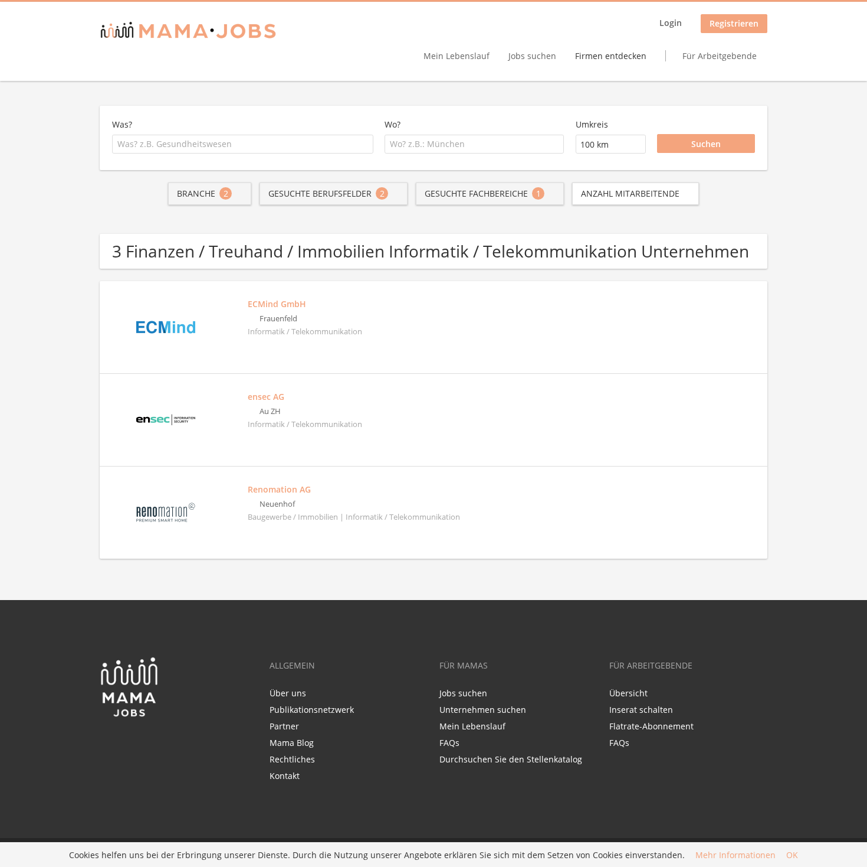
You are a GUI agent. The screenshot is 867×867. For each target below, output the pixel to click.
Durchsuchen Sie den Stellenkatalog (510, 759)
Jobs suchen (532, 55)
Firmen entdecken (610, 55)
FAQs (449, 742)
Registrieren (734, 23)
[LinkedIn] (130, 742)
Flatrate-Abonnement (651, 726)
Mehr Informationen (735, 855)
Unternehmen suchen (482, 709)
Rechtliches (292, 759)
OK (792, 855)
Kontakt (285, 775)
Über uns (288, 693)
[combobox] (242, 144)
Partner (284, 726)
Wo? (392, 124)
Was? (122, 124)
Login (670, 22)
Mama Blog (292, 742)
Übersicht (628, 693)
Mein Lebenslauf (456, 55)
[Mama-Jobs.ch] (188, 31)
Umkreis (592, 124)
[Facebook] (108, 742)
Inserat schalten (641, 709)
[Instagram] (147, 742)
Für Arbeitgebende (719, 55)
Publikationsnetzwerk (312, 709)
